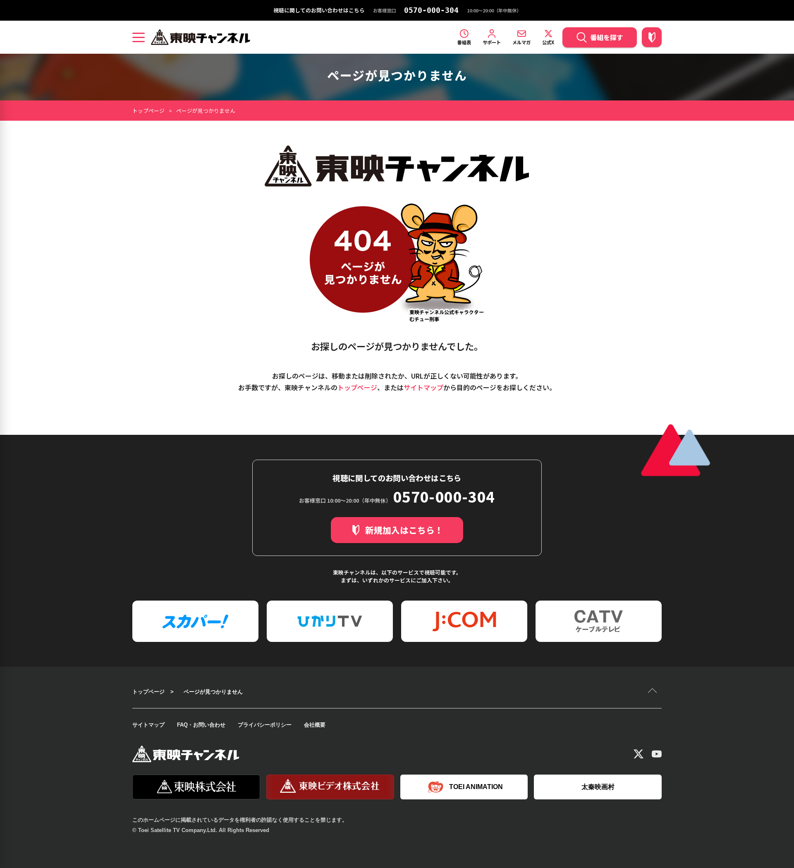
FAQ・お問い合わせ (201, 725)
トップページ (148, 110)
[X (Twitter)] (638, 754)
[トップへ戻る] (653, 691)
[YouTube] (657, 754)
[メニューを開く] (138, 37)
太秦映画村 (598, 786)
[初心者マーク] (652, 37)
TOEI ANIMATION (476, 786)
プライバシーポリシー (265, 725)
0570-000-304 (431, 10)
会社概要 (314, 725)
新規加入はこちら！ (404, 530)
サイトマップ (423, 387)
